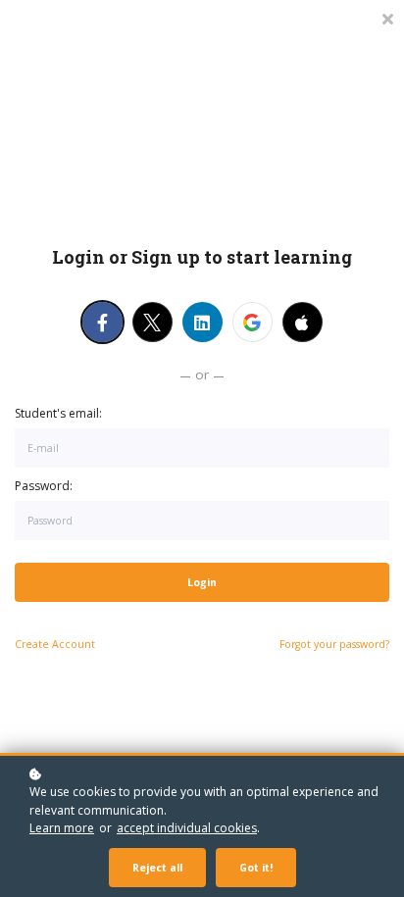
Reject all (157, 867)
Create (55, 644)
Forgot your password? (334, 644)
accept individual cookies (187, 828)
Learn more (61, 828)
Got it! (256, 867)
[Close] (387, 17)
